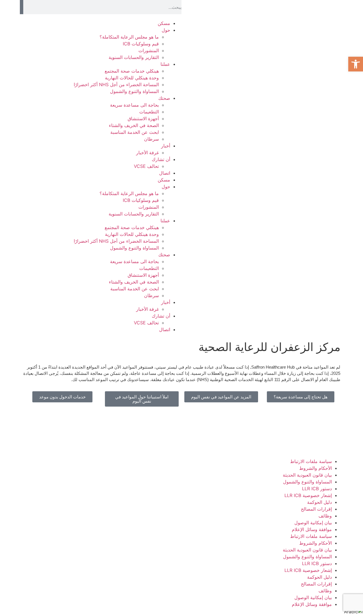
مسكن (164, 23)
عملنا (165, 64)
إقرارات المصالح (316, 509)
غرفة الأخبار (147, 152)
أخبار (165, 146)
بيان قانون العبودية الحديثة (307, 475)
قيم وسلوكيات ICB (141, 44)
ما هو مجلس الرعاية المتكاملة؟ (129, 37)
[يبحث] (21, 7)
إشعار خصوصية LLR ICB (308, 495)
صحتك (164, 98)
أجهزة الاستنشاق (143, 118)
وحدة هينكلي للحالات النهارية (132, 78)
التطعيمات (149, 112)
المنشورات (148, 50)
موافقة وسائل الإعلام (312, 529)
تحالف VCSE (146, 166)
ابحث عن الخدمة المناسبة (134, 132)
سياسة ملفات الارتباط (311, 461)
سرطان (151, 139)
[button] (355, 64)
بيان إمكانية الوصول (313, 522)
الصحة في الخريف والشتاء (134, 125)
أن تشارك (161, 159)
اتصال (164, 173)
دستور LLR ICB (317, 488)
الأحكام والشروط (315, 468)
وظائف (325, 516)
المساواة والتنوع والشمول (134, 91)
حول (166, 30)
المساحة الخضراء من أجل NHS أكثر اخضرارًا (116, 84)
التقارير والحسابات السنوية (134, 57)
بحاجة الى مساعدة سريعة (134, 105)
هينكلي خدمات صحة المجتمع (132, 71)
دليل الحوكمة (319, 502)
